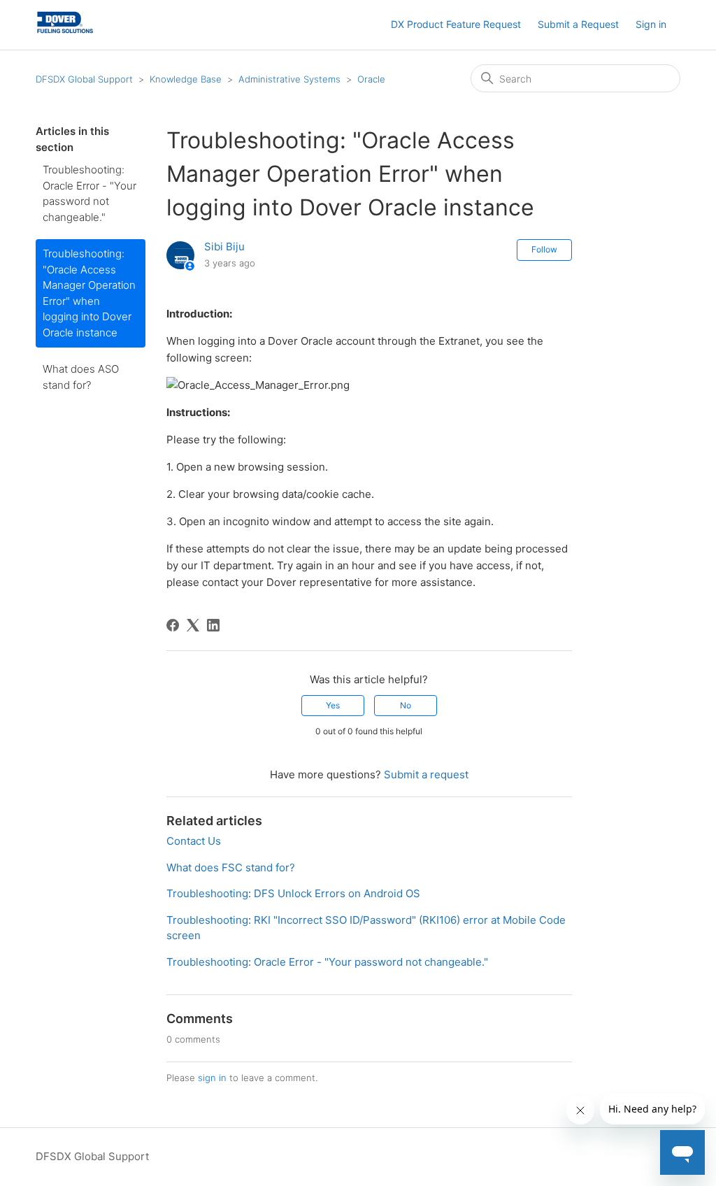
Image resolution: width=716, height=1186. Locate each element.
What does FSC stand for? (230, 867)
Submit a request (426, 774)
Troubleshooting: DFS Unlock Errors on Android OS (293, 893)
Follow (544, 249)
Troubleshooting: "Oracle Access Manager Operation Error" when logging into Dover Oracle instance (89, 293)
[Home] (65, 31)
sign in (212, 1077)
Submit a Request (578, 24)
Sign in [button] (651, 24)
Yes (333, 705)
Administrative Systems (289, 79)
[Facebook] (172, 625)
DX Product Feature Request (456, 24)
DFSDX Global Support (84, 79)
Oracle (371, 79)
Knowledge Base (186, 79)
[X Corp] (193, 625)
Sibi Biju (224, 246)
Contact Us (193, 841)
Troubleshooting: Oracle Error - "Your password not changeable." (89, 193)
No (405, 705)
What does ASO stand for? (81, 377)
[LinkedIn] (213, 625)
